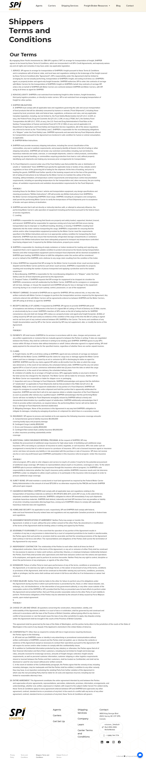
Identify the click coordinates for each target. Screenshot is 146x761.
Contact (130, 5)
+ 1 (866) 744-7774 (112, 735)
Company (83, 718)
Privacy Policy (12, 756)
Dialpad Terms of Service (62, 756)
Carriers (52, 5)
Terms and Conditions (24, 756)
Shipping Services (69, 5)
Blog (118, 5)
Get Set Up (59, 721)
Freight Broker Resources (96, 5)
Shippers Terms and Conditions (42, 756)
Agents (39, 5)
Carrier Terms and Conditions (85, 733)
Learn (81, 724)
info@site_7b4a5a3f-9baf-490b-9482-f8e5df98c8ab (112, 727)
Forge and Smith (132, 756)
